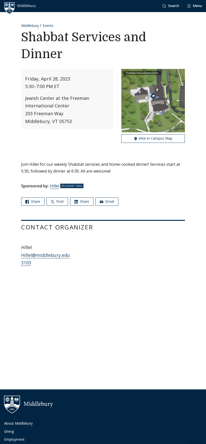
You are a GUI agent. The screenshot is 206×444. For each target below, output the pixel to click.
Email (109, 201)
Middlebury (30, 25)
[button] (171, 6)
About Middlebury (18, 423)
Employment (14, 439)
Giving (9, 431)
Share (35, 201)
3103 (26, 263)
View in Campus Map (154, 138)
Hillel (54, 186)
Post (59, 201)
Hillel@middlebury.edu (45, 255)
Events (48, 25)
